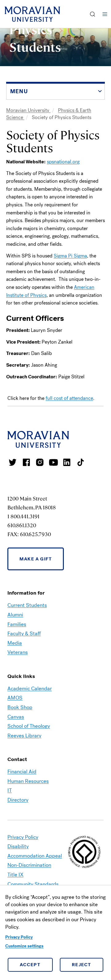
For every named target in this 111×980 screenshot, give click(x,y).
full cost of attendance (69, 398)
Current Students (27, 605)
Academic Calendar (29, 688)
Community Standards (33, 884)
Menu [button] (105, 14)
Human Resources (28, 781)
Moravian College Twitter (12, 462)
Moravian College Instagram (39, 462)
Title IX (15, 874)
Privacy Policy (19, 937)
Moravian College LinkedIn (67, 462)
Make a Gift (35, 559)
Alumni (15, 614)
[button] (93, 14)
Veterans (17, 652)
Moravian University (28, 110)
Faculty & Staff (24, 633)
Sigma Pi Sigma (70, 256)
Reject (81, 965)
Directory (17, 799)
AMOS (15, 697)
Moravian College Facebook (26, 462)
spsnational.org (63, 161)
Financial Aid (21, 771)
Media (14, 643)
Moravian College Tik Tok (80, 462)
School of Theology (28, 726)
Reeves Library (24, 735)
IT (9, 790)
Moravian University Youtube (53, 462)
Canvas (15, 716)
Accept (30, 965)
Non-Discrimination (29, 865)
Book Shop (19, 707)
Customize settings (24, 946)
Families (16, 624)
